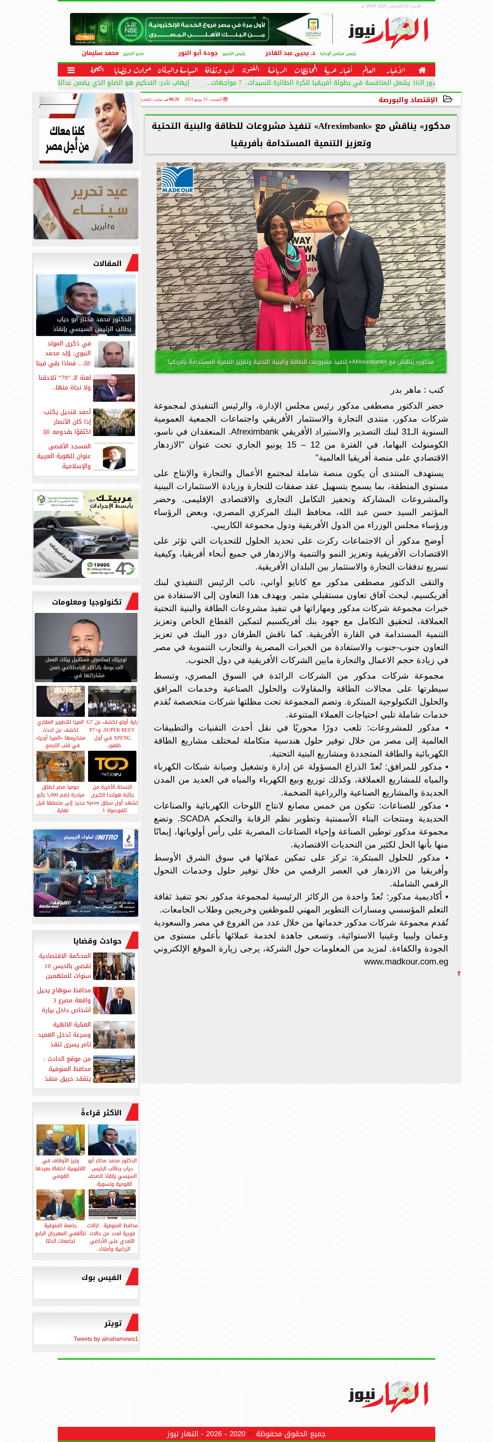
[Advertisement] (407, 1026)
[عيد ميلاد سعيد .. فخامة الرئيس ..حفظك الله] (86, 130)
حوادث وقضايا (97, 941)
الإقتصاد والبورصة (408, 99)
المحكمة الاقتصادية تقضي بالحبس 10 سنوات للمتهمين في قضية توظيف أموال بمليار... (87, 966)
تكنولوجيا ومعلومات (87, 602)
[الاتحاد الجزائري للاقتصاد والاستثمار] (86, 210)
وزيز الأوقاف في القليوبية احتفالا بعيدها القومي (60, 1168)
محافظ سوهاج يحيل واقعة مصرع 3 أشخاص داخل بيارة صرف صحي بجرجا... (86, 1000)
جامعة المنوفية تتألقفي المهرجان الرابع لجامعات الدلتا (60, 1233)
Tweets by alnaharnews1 (106, 1339)
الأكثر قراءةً (101, 1112)
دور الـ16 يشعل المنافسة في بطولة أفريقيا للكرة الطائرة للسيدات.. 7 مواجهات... (320, 83)
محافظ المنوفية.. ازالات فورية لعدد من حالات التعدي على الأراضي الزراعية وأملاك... (112, 1237)
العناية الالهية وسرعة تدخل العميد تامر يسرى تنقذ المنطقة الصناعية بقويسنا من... (87, 1034)
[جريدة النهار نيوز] (86, 536)
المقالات (107, 263)
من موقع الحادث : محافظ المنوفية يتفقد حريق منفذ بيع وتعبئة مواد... (90, 1069)
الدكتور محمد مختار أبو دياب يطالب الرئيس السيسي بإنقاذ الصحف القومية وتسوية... (112, 1172)
